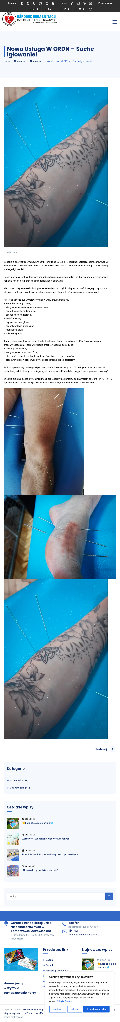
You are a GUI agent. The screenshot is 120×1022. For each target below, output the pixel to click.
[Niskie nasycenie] (47, 3)
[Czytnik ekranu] (84, 3)
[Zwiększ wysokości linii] (68, 9)
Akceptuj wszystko (96, 1009)
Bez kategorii (17, 787)
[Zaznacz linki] (72, 3)
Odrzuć (74, 1009)
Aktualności (16, 780)
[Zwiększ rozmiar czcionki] (53, 9)
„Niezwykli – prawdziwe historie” (40, 870)
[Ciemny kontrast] (34, 3)
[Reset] (91, 9)
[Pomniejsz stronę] (30, 9)
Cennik (49, 965)
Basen (49, 960)
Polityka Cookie (64, 1001)
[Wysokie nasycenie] (53, 3)
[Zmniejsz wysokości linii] (61, 9)
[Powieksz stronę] (37, 9)
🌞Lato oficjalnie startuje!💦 (38, 823)
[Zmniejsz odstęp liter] (76, 9)
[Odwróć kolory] (22, 3)
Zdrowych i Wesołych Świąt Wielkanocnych (46, 838)
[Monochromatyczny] (28, 3)
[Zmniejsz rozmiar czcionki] (45, 9)
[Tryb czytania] (90, 3)
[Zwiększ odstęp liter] (83, 9)
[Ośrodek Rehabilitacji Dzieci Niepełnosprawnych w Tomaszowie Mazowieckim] (30, 19)
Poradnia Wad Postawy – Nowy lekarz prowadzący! (50, 854)
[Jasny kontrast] (40, 3)
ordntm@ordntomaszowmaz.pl (85, 934)
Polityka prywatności (57, 970)
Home (7, 61)
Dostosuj (57, 1009)
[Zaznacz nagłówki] (78, 3)
